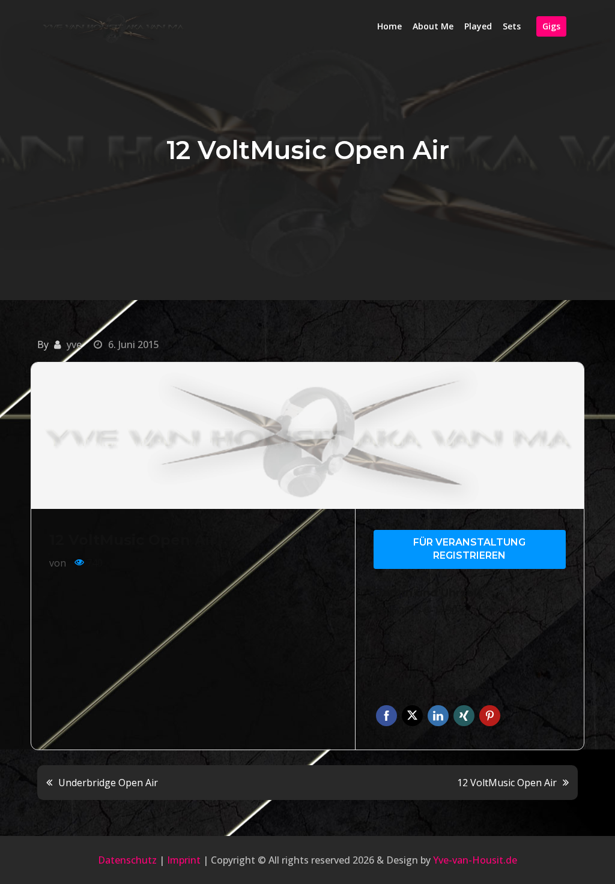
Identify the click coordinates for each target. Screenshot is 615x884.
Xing (463, 715)
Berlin (387, 656)
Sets (512, 26)
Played (478, 26)
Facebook (386, 715)
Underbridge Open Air (108, 782)
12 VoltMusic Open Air (507, 782)
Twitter (412, 715)
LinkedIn (438, 715)
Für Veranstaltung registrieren (469, 549)
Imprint (184, 860)
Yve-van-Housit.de (475, 860)
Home (389, 26)
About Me (433, 26)
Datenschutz (127, 860)
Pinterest (489, 715)
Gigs (551, 26)
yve (74, 344)
